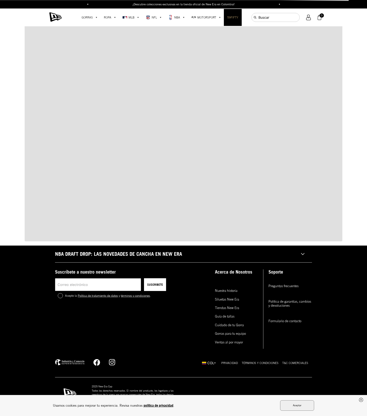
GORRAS (87, 17)
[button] (308, 17)
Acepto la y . (108, 295)
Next (279, 4)
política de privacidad (158, 405)
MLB (131, 17)
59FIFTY (232, 17)
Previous (87, 4)
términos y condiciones (135, 295)
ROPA (107, 17)
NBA (177, 17)
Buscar (263, 17)
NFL (154, 17)
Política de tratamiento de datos (98, 295)
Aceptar (297, 405)
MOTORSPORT (206, 17)
